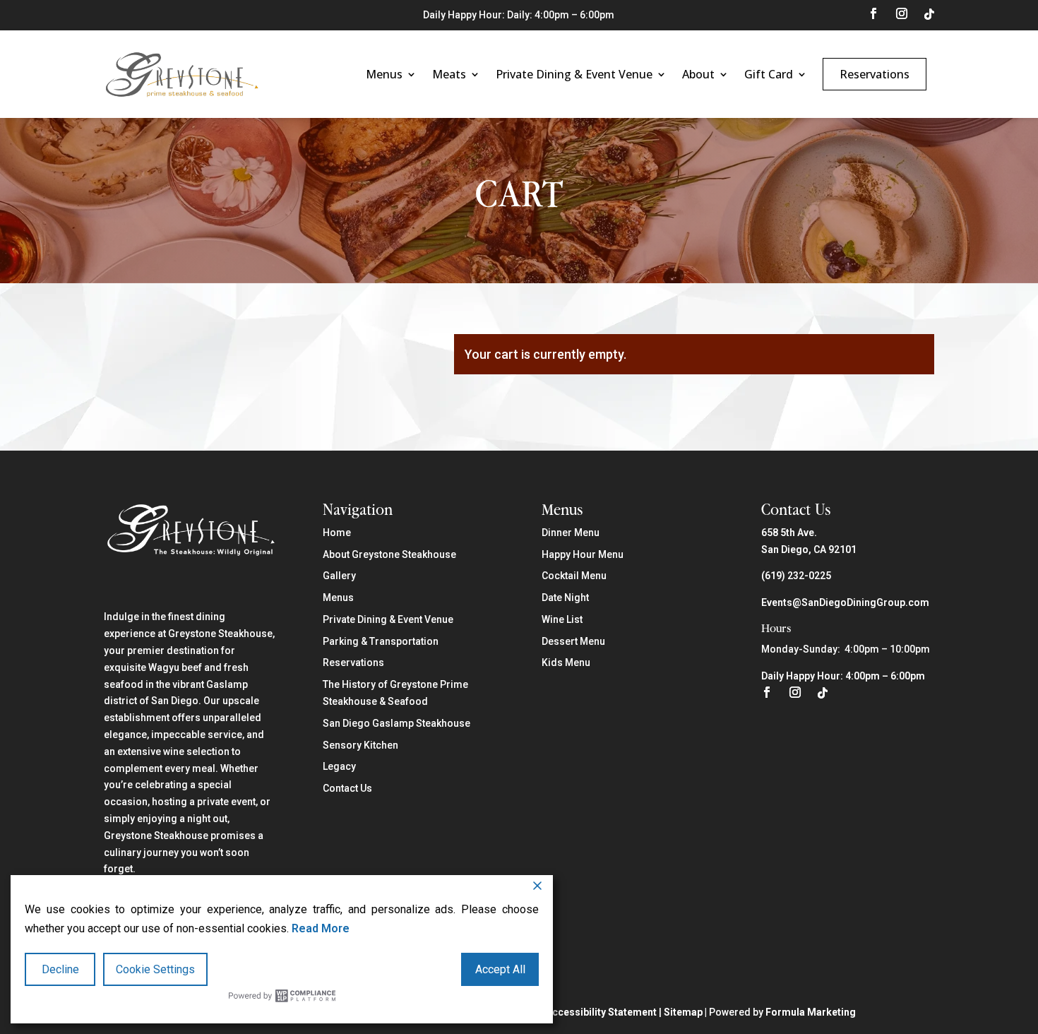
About (698, 74)
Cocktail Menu (574, 575)
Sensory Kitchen (360, 745)
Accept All (500, 969)
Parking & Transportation (381, 641)
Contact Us (347, 788)
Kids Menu (566, 662)
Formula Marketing (810, 1012)
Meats (449, 74)
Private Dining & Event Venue (574, 74)
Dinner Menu (570, 532)
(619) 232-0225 (796, 575)
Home (337, 532)
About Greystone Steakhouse (389, 554)
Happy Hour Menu (583, 554)
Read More (321, 928)
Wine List (562, 619)
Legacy (339, 766)
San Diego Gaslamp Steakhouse (396, 723)
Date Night (565, 597)
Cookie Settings (155, 969)
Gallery (339, 575)
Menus (384, 74)
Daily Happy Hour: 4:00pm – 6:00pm (843, 676)
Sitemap (683, 1012)
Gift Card (768, 74)
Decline (60, 969)
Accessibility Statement (601, 1012)
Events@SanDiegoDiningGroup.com (845, 602)
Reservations (874, 74)
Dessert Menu (573, 641)
